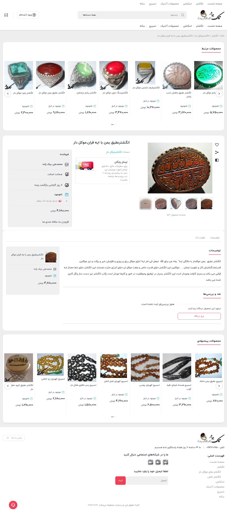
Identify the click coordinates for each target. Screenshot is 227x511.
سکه (142, 3)
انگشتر (199, 3)
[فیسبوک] (165, 462)
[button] (115, 124)
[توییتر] (150, 462)
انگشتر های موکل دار (210, 472)
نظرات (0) (200, 237)
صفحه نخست (214, 3)
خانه (222, 36)
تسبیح (152, 3)
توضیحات (214, 237)
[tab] (215, 238)
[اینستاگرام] (158, 462)
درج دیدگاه (199, 316)
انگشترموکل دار (202, 36)
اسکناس (187, 3)
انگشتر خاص (214, 477)
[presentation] (219, 93)
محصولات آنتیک (169, 3)
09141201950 (212, 447)
